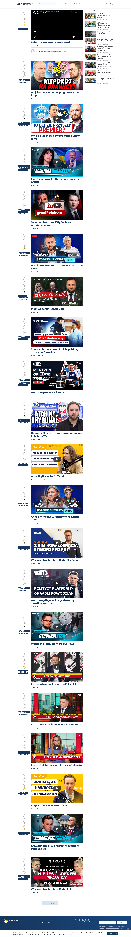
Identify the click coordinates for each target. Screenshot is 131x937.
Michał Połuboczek (22, 752)
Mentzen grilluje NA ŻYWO (47, 392)
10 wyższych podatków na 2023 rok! (104, 32)
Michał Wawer (23, 671)
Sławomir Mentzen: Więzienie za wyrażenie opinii (51, 224)
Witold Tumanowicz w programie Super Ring (55, 137)
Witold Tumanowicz (22, 123)
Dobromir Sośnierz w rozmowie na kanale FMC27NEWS (56, 434)
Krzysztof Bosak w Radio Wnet (50, 805)
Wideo (70, 3)
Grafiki (75, 3)
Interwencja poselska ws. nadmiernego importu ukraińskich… (105, 48)
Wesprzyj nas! (93, 3)
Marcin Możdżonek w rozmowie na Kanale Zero (57, 267)
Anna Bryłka (22, 463)
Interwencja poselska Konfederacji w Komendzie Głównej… (104, 64)
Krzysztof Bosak (24, 792)
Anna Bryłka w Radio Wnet (47, 476)
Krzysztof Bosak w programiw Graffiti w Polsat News (55, 847)
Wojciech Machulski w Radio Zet (51, 889)
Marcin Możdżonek (22, 253)
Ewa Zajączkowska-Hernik (23, 167)
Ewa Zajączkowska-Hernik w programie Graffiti (55, 180)
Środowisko (22, 299)
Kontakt (101, 3)
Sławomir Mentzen (21, 210)
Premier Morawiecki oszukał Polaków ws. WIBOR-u (104, 15)
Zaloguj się (109, 4)
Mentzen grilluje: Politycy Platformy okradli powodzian (52, 602)
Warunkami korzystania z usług (112, 928)
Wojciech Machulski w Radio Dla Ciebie (55, 560)
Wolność (21, 213)
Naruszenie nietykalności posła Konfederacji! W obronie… (105, 56)
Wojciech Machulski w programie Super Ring (55, 94)
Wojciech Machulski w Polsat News (52, 643)
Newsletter (101, 919)
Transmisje (40, 920)
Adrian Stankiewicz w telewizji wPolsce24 (56, 724)
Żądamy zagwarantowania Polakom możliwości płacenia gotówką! (103, 24)
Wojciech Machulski (21, 80)
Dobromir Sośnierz (21, 420)
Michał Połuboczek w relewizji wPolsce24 (56, 765)
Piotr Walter (22, 296)
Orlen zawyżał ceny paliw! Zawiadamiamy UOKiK (105, 40)
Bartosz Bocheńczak (22, 383)
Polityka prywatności (64, 934)
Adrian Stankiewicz (22, 712)
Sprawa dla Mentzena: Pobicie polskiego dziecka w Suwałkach (55, 351)
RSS (49, 923)
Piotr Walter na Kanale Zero (48, 308)
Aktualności (63, 3)
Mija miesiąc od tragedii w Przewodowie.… (105, 79)
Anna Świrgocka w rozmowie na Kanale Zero (55, 518)
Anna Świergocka (24, 503)
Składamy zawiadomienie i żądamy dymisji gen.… (105, 71)
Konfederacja (23, 29)
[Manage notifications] (128, 929)
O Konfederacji (83, 3)
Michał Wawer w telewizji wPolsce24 (53, 684)
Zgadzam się (113, 933)
